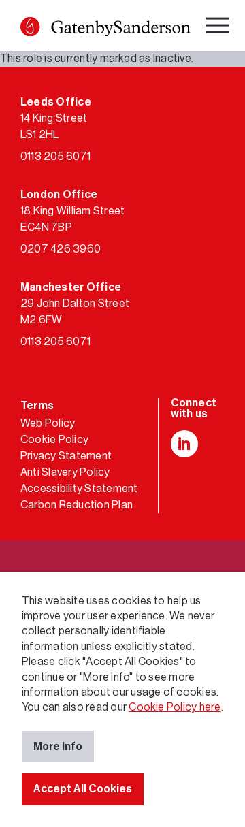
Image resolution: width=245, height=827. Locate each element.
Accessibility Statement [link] (79, 488)
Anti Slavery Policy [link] (65, 472)
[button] (29, 26)
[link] (105, 29)
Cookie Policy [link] (54, 439)
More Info (57, 746)
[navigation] (219, 27)
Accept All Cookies (82, 788)
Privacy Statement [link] (66, 456)
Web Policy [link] (47, 423)
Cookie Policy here (174, 707)
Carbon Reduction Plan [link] (76, 505)
